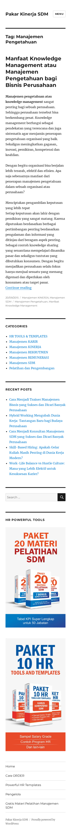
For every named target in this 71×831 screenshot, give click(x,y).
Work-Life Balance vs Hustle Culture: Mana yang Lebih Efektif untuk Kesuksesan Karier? (37, 468)
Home (10, 766)
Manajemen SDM (22, 363)
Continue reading (18, 288)
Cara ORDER (14, 775)
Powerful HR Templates (23, 785)
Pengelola (13, 794)
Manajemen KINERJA (35, 297)
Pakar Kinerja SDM (26, 14)
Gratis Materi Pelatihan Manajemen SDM (32, 805)
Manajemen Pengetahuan (31, 301)
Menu (59, 13)
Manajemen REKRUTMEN (28, 352)
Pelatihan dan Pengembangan (32, 368)
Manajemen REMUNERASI (29, 357)
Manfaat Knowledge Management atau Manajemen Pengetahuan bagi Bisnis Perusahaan (33, 71)
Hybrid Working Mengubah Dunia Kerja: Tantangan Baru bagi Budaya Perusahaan (35, 421)
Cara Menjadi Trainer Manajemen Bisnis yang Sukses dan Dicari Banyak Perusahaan (37, 405)
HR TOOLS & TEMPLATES (28, 336)
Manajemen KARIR (23, 341)
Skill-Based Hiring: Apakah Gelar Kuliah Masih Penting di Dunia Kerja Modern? (36, 452)
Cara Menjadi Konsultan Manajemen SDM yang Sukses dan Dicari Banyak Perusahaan (36, 436)
